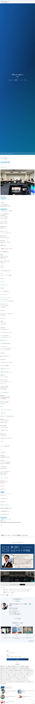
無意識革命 (23, 666)
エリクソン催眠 (19, 681)
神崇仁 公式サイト (5, 1)
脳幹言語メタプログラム (4, 666)
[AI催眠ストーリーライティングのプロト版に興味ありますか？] (17, 630)
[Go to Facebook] (18, 618)
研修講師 (10, 666)
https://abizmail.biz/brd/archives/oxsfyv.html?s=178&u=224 (10, 522)
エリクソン (12, 656)
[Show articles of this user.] (4, 606)
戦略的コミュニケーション (17, 668)
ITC (4, 683)
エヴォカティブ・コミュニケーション (13, 679)
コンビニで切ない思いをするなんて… (10, 701)
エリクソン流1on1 (13, 681)
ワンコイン (19, 656)
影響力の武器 (27, 668)
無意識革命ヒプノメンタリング (17, 666)
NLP (2, 683)
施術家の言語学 (3, 668)
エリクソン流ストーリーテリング (24, 679)
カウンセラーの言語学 (4, 679)
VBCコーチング (31, 681)
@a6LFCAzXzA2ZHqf (16, 584)
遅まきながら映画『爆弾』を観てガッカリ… (10, 696)
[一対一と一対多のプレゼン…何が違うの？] (6, 630)
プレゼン (16, 656)
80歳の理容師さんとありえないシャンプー (27, 696)
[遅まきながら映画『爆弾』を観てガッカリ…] (28, 630)
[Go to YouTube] (20, 618)
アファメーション (25, 681)
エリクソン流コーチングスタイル (5, 681)
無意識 (27, 666)
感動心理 (23, 668)
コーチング (8, 656)
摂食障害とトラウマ (9, 668)
